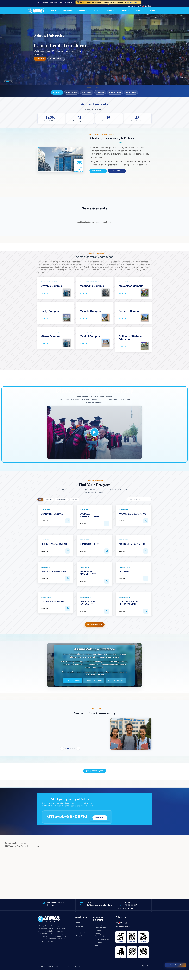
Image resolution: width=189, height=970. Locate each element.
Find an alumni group (116, 680)
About (53, 11)
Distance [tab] (74, 499)
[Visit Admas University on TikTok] (150, 6)
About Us (79, 926)
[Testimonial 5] (74, 748)
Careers (138, 11)
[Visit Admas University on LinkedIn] (148, 6)
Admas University (55, 966)
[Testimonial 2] (67, 748)
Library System (81, 933)
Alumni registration (72, 680)
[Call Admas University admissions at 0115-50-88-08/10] (46, 817)
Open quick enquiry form (94, 771)
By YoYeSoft (147, 966)
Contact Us (80, 936)
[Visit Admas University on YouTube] (119, 923)
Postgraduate (86, 92)
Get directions (137, 2)
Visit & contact (131, 92)
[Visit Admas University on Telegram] (121, 923)
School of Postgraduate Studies (100, 927)
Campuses (100, 92)
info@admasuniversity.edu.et (98, 905)
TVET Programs (101, 945)
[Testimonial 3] (69, 748)
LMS (77, 929)
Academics (81, 11)
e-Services (124, 11)
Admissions (67, 11)
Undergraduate (71, 92)
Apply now (40, 57)
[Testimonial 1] (65, 748)
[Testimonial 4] (72, 748)
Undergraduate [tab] (62, 499)
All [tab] (40, 499)
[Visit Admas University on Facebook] (141, 6)
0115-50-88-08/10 (134, 6)
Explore (184, 78)
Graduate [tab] (49, 499)
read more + (45, 293)
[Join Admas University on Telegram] (146, 6)
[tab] (4, 81)
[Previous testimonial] (62, 748)
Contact (152, 11)
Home (78, 923)
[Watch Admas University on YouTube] (143, 6)
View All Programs (93, 624)
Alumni (109, 11)
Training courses (115, 92)
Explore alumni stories (93, 680)
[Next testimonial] (78, 748)
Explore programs (56, 57)
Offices (95, 11)
